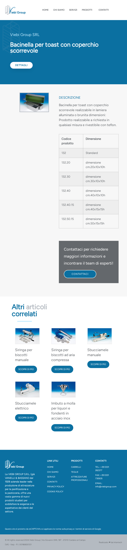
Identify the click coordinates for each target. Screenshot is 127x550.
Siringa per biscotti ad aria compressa (63, 355)
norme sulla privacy (64, 529)
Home (45, 10)
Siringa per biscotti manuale (23, 355)
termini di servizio (84, 529)
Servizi (73, 10)
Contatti (104, 10)
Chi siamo (58, 10)
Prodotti (87, 10)
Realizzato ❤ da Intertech (110, 542)
